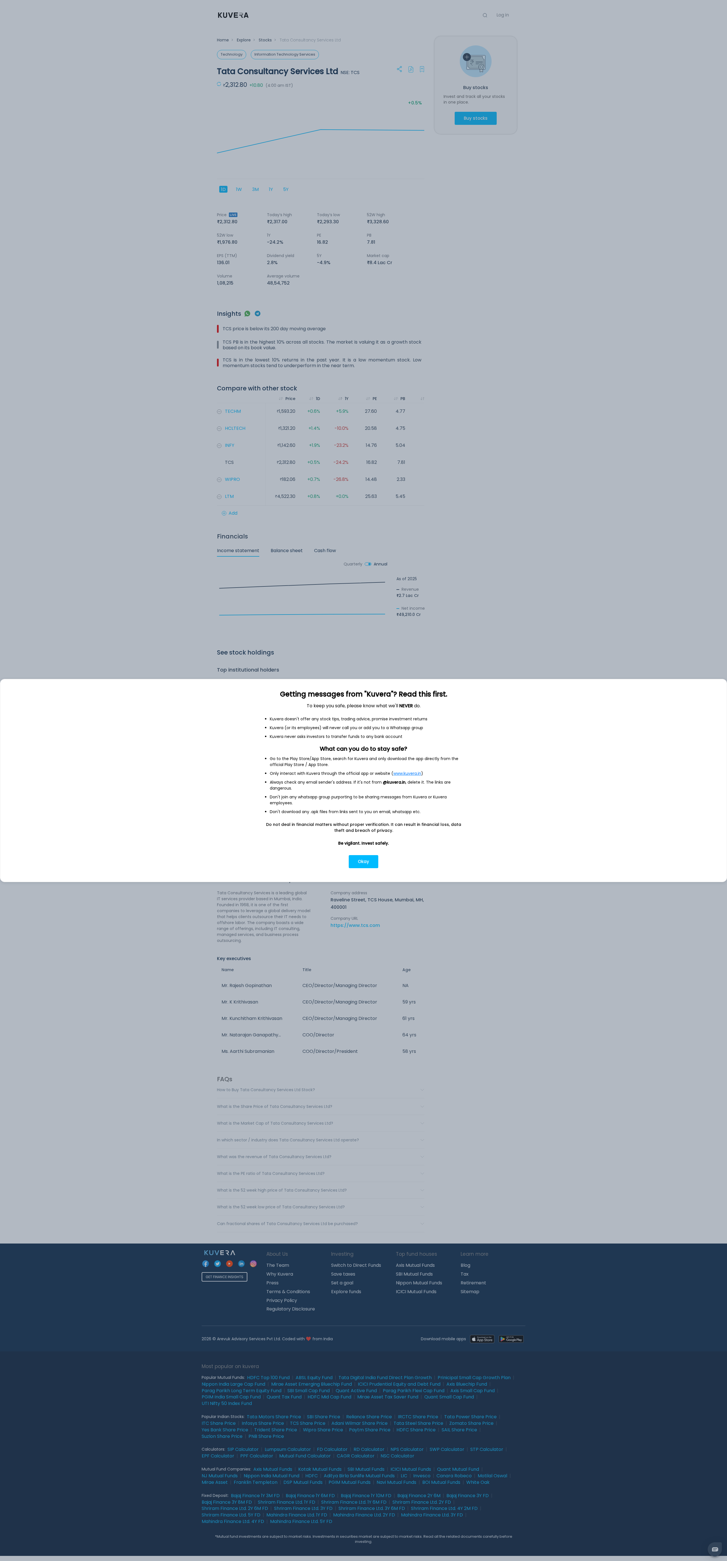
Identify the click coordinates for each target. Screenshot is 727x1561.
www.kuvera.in (407, 773)
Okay (363, 861)
